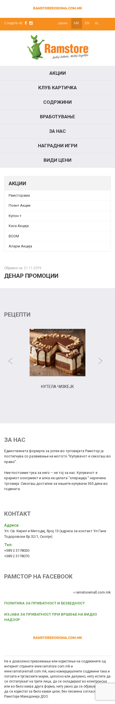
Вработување (57, 116)
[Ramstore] (57, 48)
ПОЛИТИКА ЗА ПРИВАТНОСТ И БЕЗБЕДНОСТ (44, 603)
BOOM (14, 236)
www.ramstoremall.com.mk (25, 671)
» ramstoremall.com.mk (92, 592)
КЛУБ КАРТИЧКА (57, 87)
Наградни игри (57, 145)
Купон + (15, 216)
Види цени (57, 160)
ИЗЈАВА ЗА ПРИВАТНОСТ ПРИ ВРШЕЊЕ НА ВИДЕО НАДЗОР (50, 617)
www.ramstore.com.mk (52, 666)
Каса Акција (19, 226)
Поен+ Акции (19, 205)
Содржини (57, 102)
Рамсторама (19, 195)
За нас (57, 131)
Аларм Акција (20, 246)
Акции (57, 73)
